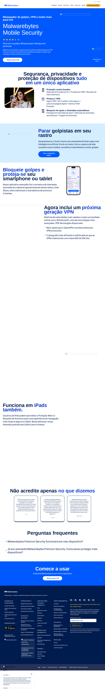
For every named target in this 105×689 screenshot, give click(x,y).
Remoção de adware (26, 608)
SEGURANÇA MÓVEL (10, 623)
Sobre (72, 5)
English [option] (5, 668)
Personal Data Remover (27, 635)
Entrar (98, 1)
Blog (38, 608)
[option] (9, 669)
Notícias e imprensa (59, 606)
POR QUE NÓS (57, 622)
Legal (39, 667)
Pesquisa (94, 2)
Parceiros (66, 5)
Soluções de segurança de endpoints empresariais (27, 649)
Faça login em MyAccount (60, 645)
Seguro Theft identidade (27, 632)
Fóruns (55, 642)
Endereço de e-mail (75, 617)
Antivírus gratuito (9, 612)
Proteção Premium (9, 618)
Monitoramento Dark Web (27, 606)
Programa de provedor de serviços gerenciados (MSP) (27, 654)
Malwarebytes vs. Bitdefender (58, 625)
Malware (39, 618)
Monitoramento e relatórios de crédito (26, 625)
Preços (60, 5)
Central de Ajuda (58, 647)
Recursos (77, 5)
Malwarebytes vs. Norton (60, 631)
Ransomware (40, 615)
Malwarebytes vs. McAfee (60, 629)
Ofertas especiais (58, 617)
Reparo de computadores (44, 635)
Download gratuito (93, 5)
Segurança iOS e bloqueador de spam (10, 635)
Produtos (54, 5)
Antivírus (39, 620)
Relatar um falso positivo (60, 612)
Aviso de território (58, 615)
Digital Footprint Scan (26, 603)
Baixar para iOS (13, 60)
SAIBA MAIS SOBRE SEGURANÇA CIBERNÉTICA (42, 603)
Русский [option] (5, 688)
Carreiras (56, 603)
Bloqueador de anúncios (27, 611)
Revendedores (41, 644)
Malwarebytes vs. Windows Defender (59, 634)
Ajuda (83, 5)
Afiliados (39, 637)
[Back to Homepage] (11, 6)
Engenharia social (42, 610)
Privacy (90, 632)
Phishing (39, 613)
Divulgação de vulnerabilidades (58, 609)
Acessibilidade (63, 667)
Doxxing (39, 625)
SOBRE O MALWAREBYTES (60, 601)
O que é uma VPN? (42, 623)
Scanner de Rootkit (9, 606)
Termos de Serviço (83, 632)
